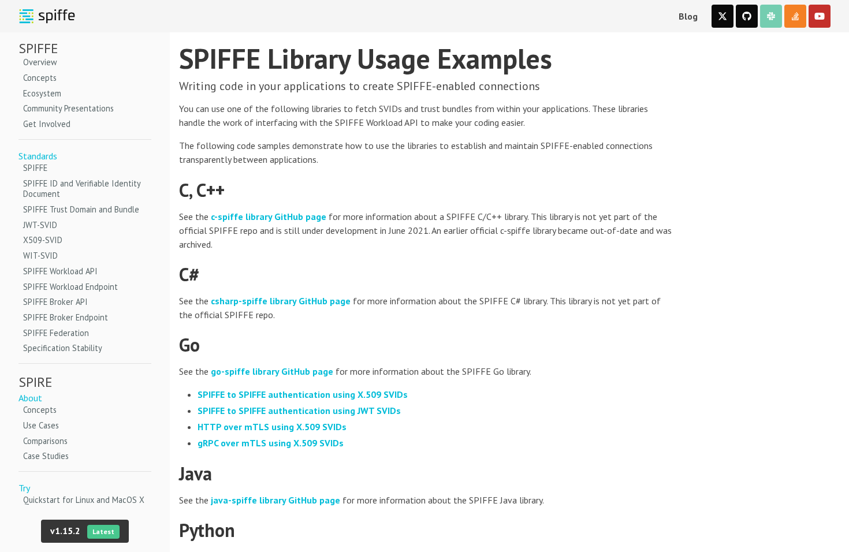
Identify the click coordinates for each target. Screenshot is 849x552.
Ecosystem (42, 93)
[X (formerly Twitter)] (722, 16)
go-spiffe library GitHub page (272, 371)
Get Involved (46, 124)
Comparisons (45, 441)
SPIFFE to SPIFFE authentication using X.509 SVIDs (303, 394)
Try (24, 488)
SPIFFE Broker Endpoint (65, 317)
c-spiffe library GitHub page (268, 216)
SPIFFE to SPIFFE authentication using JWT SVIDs (299, 410)
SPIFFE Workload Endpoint (70, 287)
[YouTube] (820, 16)
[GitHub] (747, 16)
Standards (37, 156)
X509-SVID (42, 240)
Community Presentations (68, 108)
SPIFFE (35, 168)
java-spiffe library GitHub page (275, 500)
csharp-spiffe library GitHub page (281, 301)
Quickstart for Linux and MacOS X (83, 500)
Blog (688, 16)
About (30, 398)
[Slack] (771, 16)
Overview (40, 62)
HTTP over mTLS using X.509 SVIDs (272, 426)
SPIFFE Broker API (55, 302)
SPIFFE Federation (56, 333)
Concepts (40, 78)
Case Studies (46, 456)
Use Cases (41, 425)
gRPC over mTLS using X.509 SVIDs (271, 443)
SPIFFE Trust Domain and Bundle (81, 209)
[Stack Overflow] (795, 16)
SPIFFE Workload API (60, 271)
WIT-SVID (40, 256)
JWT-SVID (40, 225)
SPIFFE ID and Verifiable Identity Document (81, 189)
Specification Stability (62, 348)
